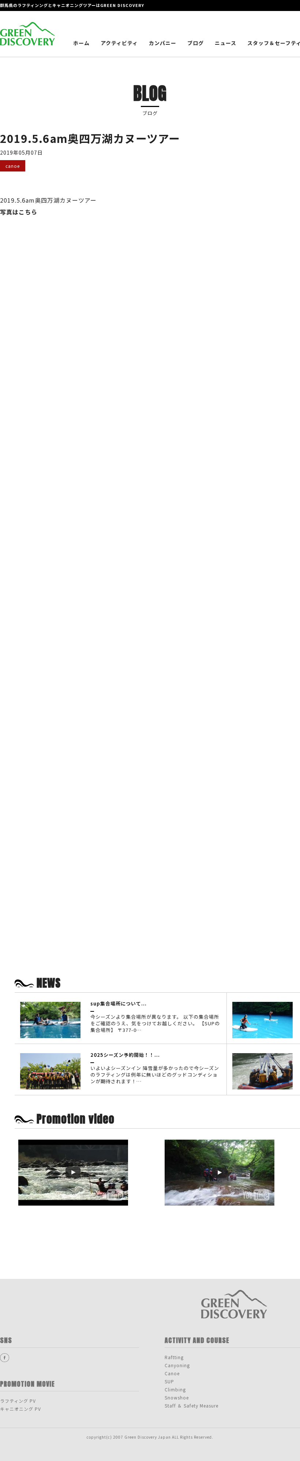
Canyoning (177, 1365)
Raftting (174, 1357)
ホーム (81, 43)
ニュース (225, 43)
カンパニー (162, 43)
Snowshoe (177, 1397)
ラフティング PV (18, 1401)
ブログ (195, 43)
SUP (169, 1381)
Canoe (172, 1373)
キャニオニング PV (20, 1409)
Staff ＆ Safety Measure (191, 1405)
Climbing (175, 1389)
